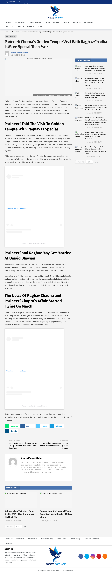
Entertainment (11, 36)
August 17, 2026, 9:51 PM (94, 100)
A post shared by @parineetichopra (34, 243)
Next (17, 526)
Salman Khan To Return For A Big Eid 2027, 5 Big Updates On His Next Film (20, 514)
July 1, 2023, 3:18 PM (18, 55)
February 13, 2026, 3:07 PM (49, 521)
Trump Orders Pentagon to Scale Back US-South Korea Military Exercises (95, 95)
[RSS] (104, 556)
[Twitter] (25, 476)
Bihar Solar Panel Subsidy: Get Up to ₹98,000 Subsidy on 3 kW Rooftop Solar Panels (96, 108)
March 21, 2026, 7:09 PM (13, 521)
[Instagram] (92, 556)
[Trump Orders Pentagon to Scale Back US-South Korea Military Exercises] (79, 95)
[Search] (105, 12)
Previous (10, 526)
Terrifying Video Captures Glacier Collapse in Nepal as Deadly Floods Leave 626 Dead (95, 68)
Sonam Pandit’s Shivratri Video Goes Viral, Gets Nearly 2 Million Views (56, 514)
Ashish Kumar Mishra (19, 52)
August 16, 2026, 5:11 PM (94, 127)
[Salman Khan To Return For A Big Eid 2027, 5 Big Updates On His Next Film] (21, 500)
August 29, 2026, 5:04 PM (94, 74)
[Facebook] (22, 476)
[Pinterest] (98, 556)
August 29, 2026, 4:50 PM (94, 88)
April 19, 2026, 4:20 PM (93, 156)
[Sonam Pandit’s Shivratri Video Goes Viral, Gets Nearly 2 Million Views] (56, 500)
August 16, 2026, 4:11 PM (94, 142)
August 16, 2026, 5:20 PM (94, 113)
